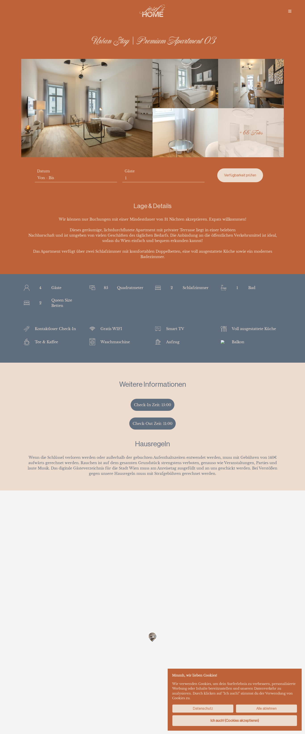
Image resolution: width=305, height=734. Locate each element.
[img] (289, 11)
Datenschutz (203, 708)
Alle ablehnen (266, 708)
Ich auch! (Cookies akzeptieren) (235, 720)
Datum (43, 171)
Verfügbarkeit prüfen (240, 175)
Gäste (130, 171)
